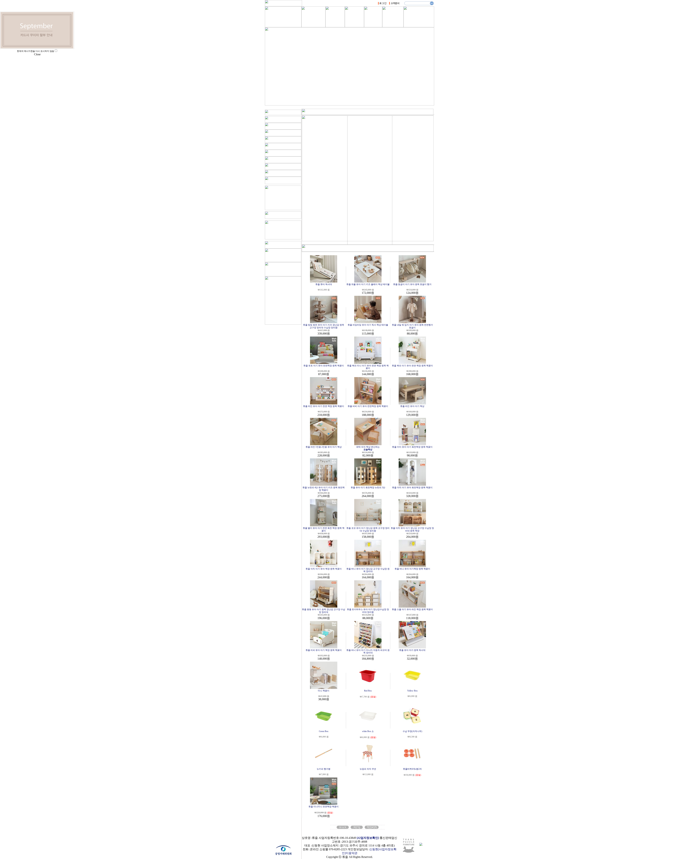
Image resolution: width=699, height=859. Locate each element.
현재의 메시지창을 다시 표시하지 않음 (35, 51)
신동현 (373, 849)
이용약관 (351, 853)
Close (37, 54)
